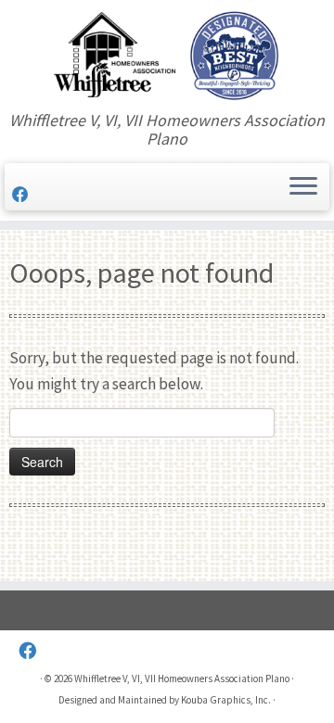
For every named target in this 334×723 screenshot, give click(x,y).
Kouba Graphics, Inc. (226, 699)
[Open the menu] (303, 187)
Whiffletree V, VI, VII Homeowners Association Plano (181, 678)
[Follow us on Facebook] (22, 194)
